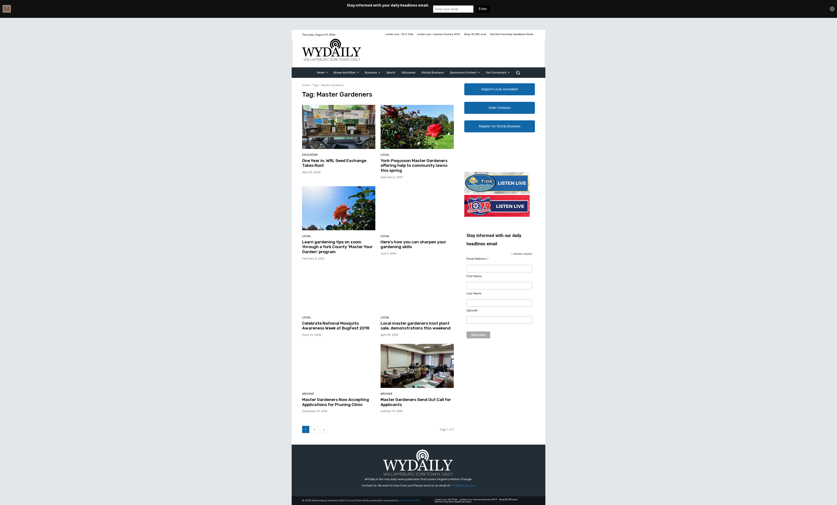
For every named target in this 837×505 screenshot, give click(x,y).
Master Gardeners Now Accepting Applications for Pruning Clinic (335, 402)
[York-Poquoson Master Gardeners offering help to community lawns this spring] (417, 127)
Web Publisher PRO (409, 500)
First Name (474, 276)
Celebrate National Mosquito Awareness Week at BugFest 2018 (335, 326)
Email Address (477, 259)
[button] (518, 72)
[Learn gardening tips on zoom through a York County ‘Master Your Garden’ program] (338, 208)
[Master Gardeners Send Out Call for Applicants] (417, 366)
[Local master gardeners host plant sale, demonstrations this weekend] (417, 290)
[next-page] (323, 429)
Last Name (473, 293)
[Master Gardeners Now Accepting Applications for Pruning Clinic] (338, 366)
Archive (308, 393)
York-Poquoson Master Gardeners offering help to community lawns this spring (414, 165)
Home (306, 85)
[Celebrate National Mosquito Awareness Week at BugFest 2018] (338, 290)
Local (385, 154)
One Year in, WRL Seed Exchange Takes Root (334, 163)
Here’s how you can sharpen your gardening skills (413, 244)
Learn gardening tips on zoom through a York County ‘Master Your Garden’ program (337, 246)
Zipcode (472, 310)
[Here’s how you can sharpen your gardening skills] (417, 208)
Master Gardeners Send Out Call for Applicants (416, 402)
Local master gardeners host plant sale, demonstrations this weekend (416, 326)
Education (310, 154)
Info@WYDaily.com (463, 485)
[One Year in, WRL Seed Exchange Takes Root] (338, 127)
